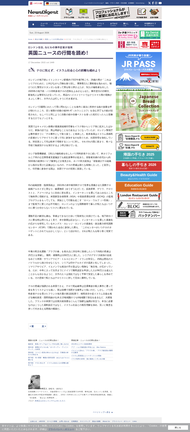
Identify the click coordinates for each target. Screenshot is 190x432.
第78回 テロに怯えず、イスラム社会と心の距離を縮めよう (48, 364)
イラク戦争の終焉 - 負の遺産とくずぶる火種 (88, 359)
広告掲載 (124, 3)
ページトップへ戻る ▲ (103, 412)
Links (135, 421)
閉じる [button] (178, 427)
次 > (44, 326)
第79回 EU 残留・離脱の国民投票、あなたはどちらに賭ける (49, 358)
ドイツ (52, 3)
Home (30, 39)
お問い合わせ (64, 421)
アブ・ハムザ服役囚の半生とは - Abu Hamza (88, 347)
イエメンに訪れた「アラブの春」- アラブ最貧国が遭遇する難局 (92, 351)
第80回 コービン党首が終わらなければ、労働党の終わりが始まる (48, 353)
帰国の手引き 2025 (138, 155)
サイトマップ (85, 421)
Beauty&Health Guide (138, 176)
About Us (106, 421)
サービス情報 (52, 421)
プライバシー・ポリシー (61, 429)
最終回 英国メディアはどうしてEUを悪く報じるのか (48, 344)
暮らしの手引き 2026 (139, 166)
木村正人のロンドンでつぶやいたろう (50, 401)
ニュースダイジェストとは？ (94, 3)
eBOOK (42, 421)
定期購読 (131, 3)
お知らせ (33, 421)
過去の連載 (39, 39)
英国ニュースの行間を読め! (54, 39)
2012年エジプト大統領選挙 (81, 344)
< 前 (32, 326)
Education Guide (139, 186)
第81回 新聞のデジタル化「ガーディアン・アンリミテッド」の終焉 (48, 348)
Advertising (140, 3)
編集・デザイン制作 (112, 3)
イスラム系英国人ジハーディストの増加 (86, 356)
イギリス (36, 3)
